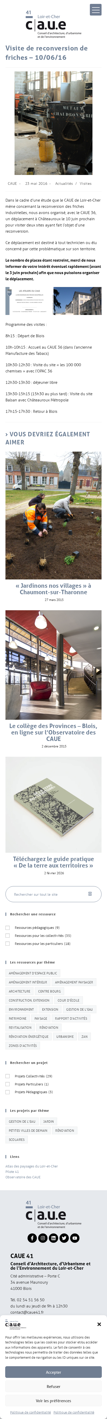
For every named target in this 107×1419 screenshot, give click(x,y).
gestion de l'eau (79, 1009)
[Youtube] (74, 1238)
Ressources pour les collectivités (43, 935)
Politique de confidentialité (30, 1412)
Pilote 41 (12, 1171)
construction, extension (29, 1000)
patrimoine (17, 1018)
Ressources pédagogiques (37, 927)
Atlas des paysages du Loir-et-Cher (31, 1166)
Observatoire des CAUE (23, 1177)
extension (50, 1009)
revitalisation (20, 1027)
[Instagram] (43, 1238)
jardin (48, 1121)
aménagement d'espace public (33, 973)
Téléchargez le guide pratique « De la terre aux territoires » (53, 862)
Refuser (54, 1386)
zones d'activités (23, 1045)
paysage (41, 1018)
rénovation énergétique (29, 1036)
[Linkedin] (53, 1238)
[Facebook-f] (32, 1238)
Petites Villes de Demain (28, 1130)
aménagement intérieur (28, 982)
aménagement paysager (74, 982)
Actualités (64, 183)
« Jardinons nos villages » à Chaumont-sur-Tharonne (53, 589)
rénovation (48, 1027)
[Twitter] (64, 1238)
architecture (19, 991)
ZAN (85, 1036)
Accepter (53, 1372)
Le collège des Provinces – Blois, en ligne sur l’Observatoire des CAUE (53, 732)
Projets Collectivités (33, 1076)
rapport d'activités (71, 1018)
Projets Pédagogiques (34, 1092)
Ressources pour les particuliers (42, 943)
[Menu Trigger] (96, 10)
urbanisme (64, 1036)
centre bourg (49, 991)
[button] (99, 1324)
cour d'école (68, 1000)
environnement (21, 1009)
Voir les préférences (53, 1400)
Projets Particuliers (32, 1084)
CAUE (12, 183)
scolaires (17, 1139)
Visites (86, 183)
